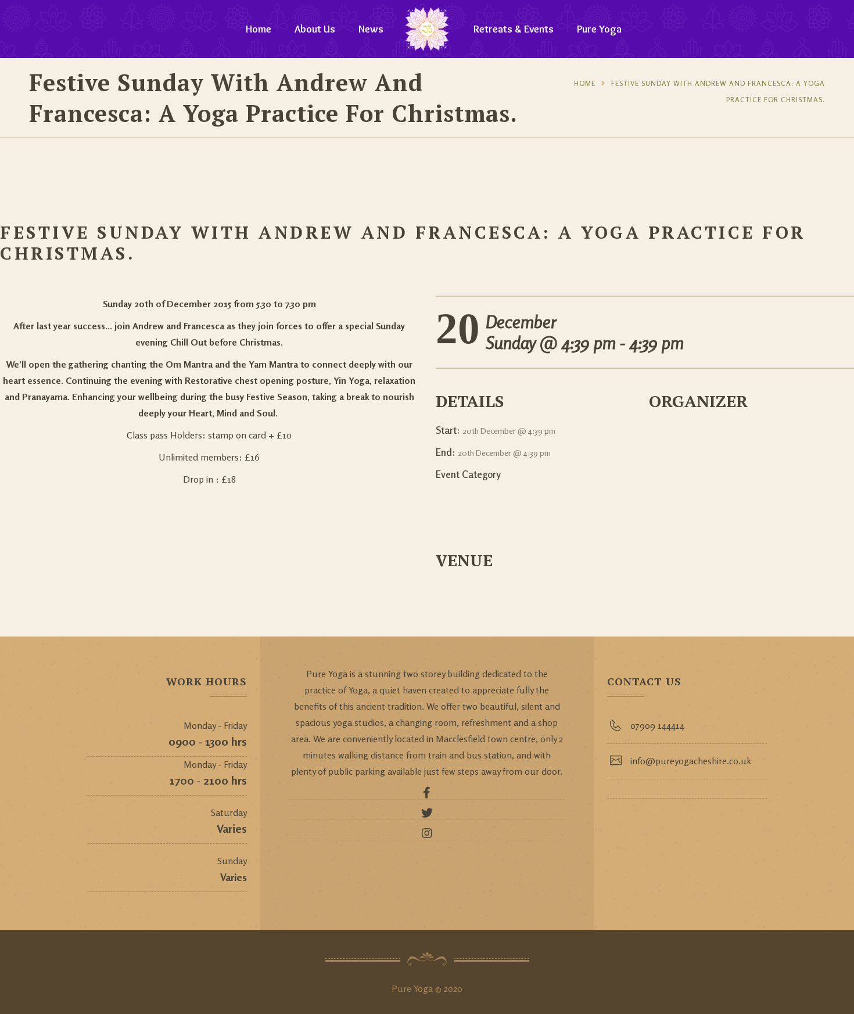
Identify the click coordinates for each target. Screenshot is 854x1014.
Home (258, 29)
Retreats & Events (513, 29)
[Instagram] (426, 836)
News (370, 29)
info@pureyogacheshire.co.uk (690, 761)
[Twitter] (426, 816)
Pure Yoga (599, 29)
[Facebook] (426, 796)
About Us (315, 29)
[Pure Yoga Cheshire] (427, 29)
